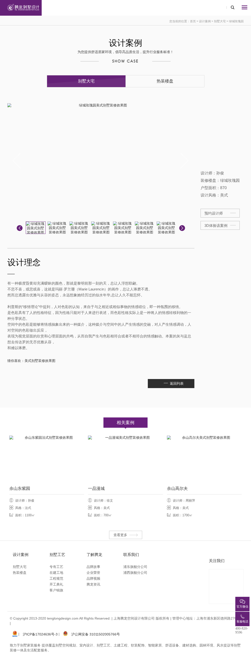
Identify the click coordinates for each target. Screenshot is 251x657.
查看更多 (120, 535)
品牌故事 (93, 567)
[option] (100, 160)
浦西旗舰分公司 (135, 573)
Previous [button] (16, 161)
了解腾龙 (94, 555)
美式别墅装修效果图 (40, 361)
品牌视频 (93, 578)
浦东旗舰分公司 (135, 567)
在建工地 (56, 573)
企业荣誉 (93, 573)
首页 (193, 21)
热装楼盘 (165, 81)
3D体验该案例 (215, 225)
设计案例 (205, 21)
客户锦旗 (56, 590)
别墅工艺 (57, 555)
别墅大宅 (220, 21)
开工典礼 (56, 584)
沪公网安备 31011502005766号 (95, 634)
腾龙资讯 (93, 584)
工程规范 (56, 578)
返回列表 (177, 383)
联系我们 (131, 555)
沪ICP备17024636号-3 (40, 634)
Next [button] (184, 161)
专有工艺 (56, 567)
